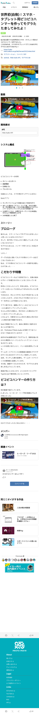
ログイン (27, 3)
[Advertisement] (19, 595)
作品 (4, 7)
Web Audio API (7, 133)
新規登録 (35, 3)
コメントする (19, 484)
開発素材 (25, 7)
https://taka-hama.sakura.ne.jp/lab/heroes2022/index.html (19, 50)
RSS (7, 700)
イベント (14, 7)
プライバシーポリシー (13, 680)
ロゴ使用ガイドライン (13, 683)
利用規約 (9, 677)
